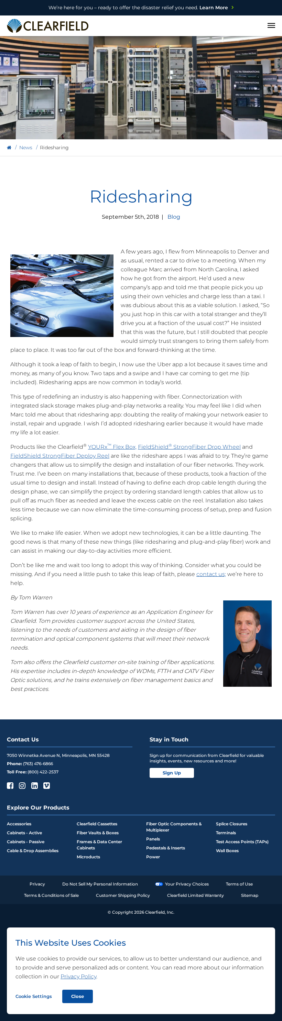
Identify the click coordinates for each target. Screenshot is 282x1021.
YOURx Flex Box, (112, 447)
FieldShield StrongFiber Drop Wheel (189, 447)
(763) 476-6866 (38, 763)
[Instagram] (21, 785)
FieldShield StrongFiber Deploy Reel (59, 456)
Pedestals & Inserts (165, 847)
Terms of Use (239, 884)
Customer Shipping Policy (123, 895)
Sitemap (249, 895)
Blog (173, 217)
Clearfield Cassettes (97, 823)
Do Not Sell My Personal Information (100, 884)
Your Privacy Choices (187, 884)
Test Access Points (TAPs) (242, 841)
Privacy (37, 884)
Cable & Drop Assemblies (32, 850)
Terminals (226, 832)
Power (153, 856)
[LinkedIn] (33, 785)
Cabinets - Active (24, 832)
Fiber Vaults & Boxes (98, 832)
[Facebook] (9, 785)
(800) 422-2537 (43, 771)
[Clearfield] (9, 147)
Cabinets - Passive (25, 841)
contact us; (211, 574)
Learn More (138, 7)
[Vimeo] (45, 785)
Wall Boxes (227, 850)
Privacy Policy (78, 976)
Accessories (19, 823)
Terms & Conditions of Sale (51, 895)
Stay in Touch (169, 739)
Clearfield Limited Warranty (195, 895)
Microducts (88, 856)
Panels (153, 838)
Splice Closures (231, 823)
